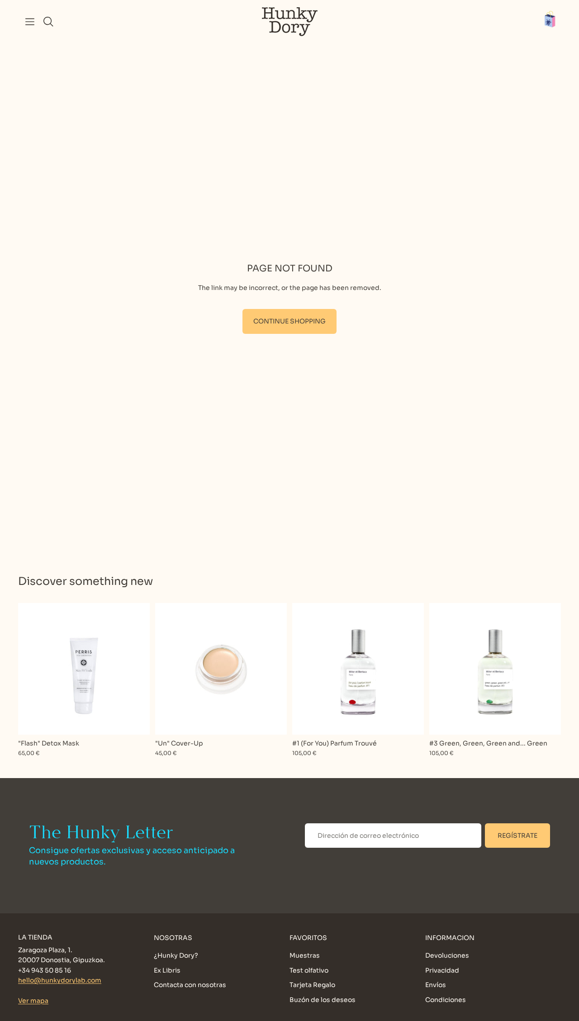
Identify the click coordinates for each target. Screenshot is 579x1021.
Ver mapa (33, 1001)
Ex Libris (167, 970)
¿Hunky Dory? (176, 955)
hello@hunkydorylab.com (59, 980)
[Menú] (30, 21)
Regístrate (517, 835)
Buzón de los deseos (323, 999)
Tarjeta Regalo (312, 985)
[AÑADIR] (136, 720)
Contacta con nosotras (190, 985)
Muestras (305, 955)
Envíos (435, 985)
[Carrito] (555, 22)
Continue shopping (289, 321)
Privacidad (442, 970)
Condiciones (445, 999)
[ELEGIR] (273, 720)
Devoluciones (447, 955)
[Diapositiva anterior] (168, 669)
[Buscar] (48, 22)
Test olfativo (309, 970)
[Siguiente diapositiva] (273, 669)
